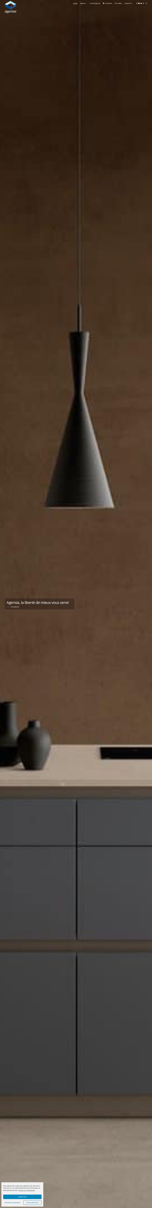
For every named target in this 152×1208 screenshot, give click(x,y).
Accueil (75, 3)
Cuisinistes (108, 3)
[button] (13, 607)
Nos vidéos (118, 3)
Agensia (82, 3)
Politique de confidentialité (26, 1190)
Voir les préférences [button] (32, 1202)
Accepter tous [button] (22, 1196)
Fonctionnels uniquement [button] (12, 1202)
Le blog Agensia (95, 3)
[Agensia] (13, 3)
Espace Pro (128, 3)
